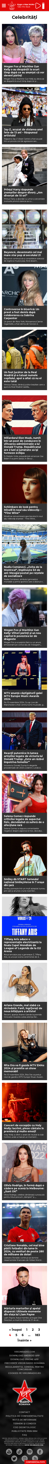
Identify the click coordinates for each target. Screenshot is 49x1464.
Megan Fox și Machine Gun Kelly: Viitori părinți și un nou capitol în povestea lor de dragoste (22, 635)
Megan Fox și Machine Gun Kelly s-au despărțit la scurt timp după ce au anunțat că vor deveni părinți (24, 71)
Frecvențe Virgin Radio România (25, 1363)
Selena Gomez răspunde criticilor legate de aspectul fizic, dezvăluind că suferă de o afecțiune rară (24, 821)
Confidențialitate (35, 1462)
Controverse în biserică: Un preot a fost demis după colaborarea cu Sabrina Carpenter (21, 314)
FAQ (24, 1435)
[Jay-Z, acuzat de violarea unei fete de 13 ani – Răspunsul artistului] (24, 106)
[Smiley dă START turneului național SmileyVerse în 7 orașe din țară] (24, 856)
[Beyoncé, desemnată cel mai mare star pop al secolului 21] (24, 229)
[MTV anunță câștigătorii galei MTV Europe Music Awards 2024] (24, 670)
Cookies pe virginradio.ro (24, 1373)
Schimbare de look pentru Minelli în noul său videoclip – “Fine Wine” (22, 509)
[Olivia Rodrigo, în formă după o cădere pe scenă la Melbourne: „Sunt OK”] (24, 1162)
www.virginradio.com (34, 1445)
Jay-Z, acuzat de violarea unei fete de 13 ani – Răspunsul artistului (23, 132)
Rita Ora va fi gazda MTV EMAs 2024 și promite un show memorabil (24, 1068)
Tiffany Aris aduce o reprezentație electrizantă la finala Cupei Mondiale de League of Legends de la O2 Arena (23, 945)
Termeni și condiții (24, 1423)
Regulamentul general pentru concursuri (24, 1368)
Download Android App (24, 1355)
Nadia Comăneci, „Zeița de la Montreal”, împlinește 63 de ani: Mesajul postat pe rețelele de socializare (24, 572)
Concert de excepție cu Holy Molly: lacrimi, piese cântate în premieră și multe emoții (24, 1128)
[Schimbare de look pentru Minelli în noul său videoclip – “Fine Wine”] (24, 484)
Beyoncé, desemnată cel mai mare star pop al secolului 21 (23, 254)
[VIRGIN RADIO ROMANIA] (11, 5)
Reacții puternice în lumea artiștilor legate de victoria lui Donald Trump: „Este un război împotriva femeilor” (24, 758)
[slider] (43, 6)
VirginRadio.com (24, 1352)
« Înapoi (15, 1330)
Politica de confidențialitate (24, 1416)
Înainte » (24, 1340)
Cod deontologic (24, 1427)
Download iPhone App (24, 1359)
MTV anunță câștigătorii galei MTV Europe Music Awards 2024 (23, 696)
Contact (24, 1412)
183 (37, 1335)
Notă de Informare (24, 1420)
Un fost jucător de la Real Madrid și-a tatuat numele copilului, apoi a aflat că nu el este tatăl (23, 377)
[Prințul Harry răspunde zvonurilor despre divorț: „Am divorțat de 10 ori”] (24, 166)
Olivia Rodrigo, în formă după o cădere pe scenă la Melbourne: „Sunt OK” (24, 1188)
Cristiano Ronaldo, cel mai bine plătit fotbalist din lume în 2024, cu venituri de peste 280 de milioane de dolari (24, 1250)
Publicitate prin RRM (24, 1431)
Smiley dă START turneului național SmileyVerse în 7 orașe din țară (24, 882)
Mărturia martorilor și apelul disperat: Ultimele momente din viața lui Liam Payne (22, 1311)
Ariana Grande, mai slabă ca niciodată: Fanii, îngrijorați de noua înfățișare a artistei (23, 1008)
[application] (40, 5)
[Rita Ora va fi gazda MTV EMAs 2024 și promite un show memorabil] (24, 1042)
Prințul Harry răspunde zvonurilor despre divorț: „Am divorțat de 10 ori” (23, 192)
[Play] (38, 6)
